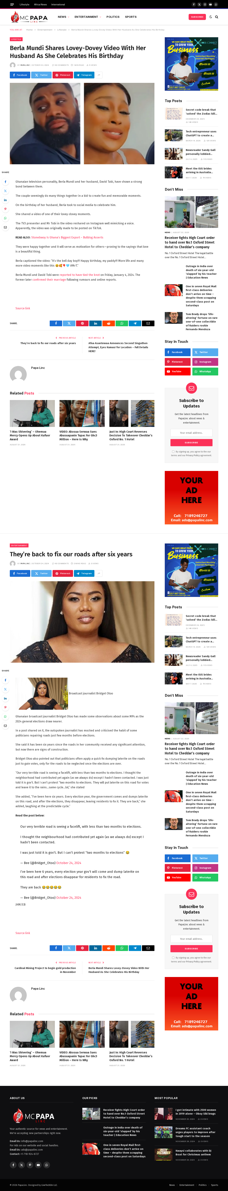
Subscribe (197, 17)
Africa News (40, 4)
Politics (113, 16)
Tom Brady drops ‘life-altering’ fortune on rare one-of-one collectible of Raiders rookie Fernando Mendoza (201, 322)
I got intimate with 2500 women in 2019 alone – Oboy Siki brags (196, 1111)
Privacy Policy (193, 455)
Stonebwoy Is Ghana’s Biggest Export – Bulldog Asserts (67, 237)
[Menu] (12, 4)
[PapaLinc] (29, 17)
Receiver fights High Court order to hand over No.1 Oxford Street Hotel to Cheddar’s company (190, 242)
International (58, 4)
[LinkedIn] (5, 199)
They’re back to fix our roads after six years (48, 343)
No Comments (62, 65)
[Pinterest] (5, 209)
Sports (131, 16)
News (62, 16)
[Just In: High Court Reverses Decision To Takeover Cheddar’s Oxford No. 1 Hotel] (131, 413)
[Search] (216, 17)
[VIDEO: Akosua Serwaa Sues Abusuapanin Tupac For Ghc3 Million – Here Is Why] (82, 413)
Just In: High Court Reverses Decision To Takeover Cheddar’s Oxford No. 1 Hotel (130, 435)
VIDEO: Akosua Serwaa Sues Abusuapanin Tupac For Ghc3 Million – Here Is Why (78, 435)
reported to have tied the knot (79, 275)
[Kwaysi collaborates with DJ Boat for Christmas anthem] (163, 1155)
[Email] (5, 227)
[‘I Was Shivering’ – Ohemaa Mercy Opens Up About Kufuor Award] (32, 413)
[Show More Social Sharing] (98, 75)
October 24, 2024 (68, 863)
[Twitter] (5, 190)
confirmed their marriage (49, 279)
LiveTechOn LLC (49, 1185)
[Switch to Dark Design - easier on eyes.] (211, 16)
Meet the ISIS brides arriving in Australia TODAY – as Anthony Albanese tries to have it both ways (202, 170)
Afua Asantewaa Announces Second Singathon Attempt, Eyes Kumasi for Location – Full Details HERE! (118, 347)
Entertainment (86, 16)
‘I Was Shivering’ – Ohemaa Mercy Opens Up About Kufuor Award (30, 435)
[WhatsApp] (5, 218)
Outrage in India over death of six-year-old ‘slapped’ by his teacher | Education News (201, 272)
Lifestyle (24, 4)
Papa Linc (25, 65)
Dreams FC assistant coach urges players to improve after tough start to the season (195, 1132)
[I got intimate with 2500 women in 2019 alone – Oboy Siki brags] (163, 1114)
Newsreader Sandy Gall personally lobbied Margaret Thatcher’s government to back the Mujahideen (201, 152)
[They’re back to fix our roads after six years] (82, 622)
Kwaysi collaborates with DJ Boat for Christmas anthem (193, 1152)
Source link (22, 308)
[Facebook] (5, 181)
